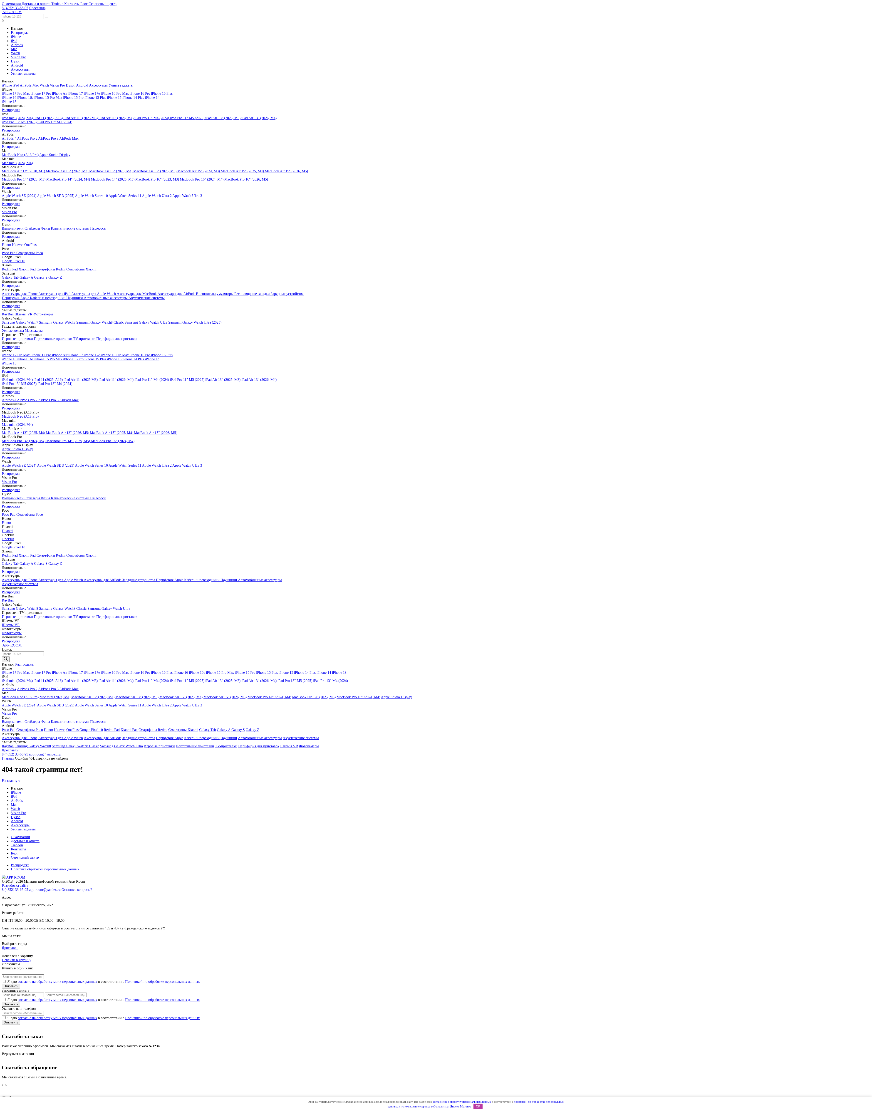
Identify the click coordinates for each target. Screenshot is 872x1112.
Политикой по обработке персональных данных (162, 981)
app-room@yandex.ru (45, 754)
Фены (46, 228)
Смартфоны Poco (29, 253)
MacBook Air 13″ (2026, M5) (155, 171)
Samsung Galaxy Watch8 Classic (100, 322)
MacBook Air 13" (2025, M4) (111, 171)
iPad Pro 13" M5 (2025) (19, 122)
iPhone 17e (92, 93)
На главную (11, 781)
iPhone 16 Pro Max (115, 93)
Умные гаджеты (23, 73)
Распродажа (20, 33)
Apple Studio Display (54, 155)
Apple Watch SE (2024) (19, 196)
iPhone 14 (152, 97)
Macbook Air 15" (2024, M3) (199, 171)
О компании (12, 4)
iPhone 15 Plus (95, 97)
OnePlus (30, 245)
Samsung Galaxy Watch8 (57, 322)
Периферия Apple (16, 298)
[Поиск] (6, 659)
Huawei (18, 245)
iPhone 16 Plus (162, 93)
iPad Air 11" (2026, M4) (116, 118)
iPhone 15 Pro (73, 97)
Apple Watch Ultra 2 (157, 196)
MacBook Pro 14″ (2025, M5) (113, 179)
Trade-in (57, 4)
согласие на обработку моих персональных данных (57, 981)
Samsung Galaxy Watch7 (20, 322)
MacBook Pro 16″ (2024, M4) (202, 179)
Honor (7, 245)
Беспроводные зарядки (252, 294)
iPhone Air (60, 93)
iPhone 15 (114, 97)
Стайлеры (33, 228)
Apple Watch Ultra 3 (187, 196)
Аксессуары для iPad (54, 294)
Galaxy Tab (11, 277)
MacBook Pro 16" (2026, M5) (246, 179)
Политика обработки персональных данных (45, 869)
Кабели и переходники (48, 298)
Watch (15, 53)
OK (478, 1106)
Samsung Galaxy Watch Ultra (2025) (194, 322)
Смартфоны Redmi (51, 269)
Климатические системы (70, 228)
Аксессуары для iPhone (20, 294)
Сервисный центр (102, 4)
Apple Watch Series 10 (92, 196)
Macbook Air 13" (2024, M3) (67, 171)
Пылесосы (98, 228)
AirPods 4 (9, 138)
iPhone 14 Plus (133, 97)
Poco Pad (9, 253)
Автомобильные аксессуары (106, 298)
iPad (14, 41)
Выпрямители (13, 228)
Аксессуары (20, 69)
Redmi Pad (10, 269)
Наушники (75, 298)
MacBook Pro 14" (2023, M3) (24, 179)
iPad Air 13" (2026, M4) (259, 118)
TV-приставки (84, 339)
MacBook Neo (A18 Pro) (20, 155)
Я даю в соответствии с (103, 981)
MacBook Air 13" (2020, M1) (24, 171)
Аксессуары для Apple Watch (94, 294)
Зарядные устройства (287, 294)
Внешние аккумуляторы (215, 294)
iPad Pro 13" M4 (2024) (54, 122)
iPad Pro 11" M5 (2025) (187, 118)
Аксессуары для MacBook (137, 294)
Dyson (15, 61)
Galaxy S (41, 277)
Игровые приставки (18, 339)
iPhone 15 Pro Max (48, 97)
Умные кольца (13, 330)
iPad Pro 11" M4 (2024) (152, 118)
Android (17, 65)
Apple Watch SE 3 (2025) (56, 196)
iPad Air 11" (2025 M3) (81, 118)
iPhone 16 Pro (140, 93)
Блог (84, 4)
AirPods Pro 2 (27, 138)
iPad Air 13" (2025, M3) (223, 118)
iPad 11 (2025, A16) (49, 118)
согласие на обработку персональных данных (462, 1101)
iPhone (16, 37)
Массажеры (34, 330)
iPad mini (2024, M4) (18, 118)
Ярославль (37, 8)
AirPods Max (69, 138)
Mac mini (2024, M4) (17, 163)
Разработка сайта (15, 885)
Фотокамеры (43, 314)
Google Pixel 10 (13, 261)
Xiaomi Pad (28, 269)
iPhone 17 (76, 93)
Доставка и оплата (36, 4)
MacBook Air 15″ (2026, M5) (286, 171)
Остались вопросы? (77, 890)
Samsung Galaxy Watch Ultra (146, 322)
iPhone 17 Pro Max (16, 93)
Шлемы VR (24, 314)
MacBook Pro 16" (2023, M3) (157, 179)
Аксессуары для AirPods (177, 294)
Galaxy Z (55, 277)
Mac (14, 49)
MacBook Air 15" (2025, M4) (243, 171)
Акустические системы (147, 298)
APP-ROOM (15, 877)
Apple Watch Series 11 (125, 196)
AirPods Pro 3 (48, 138)
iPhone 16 (9, 97)
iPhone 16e (25, 97)
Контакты (72, 4)
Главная (8, 758)
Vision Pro (18, 57)
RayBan (8, 314)
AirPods (17, 45)
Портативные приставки (53, 339)
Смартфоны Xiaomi (81, 269)
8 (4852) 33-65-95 (15, 8)
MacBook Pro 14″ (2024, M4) (68, 179)
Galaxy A (27, 277)
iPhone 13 (9, 102)
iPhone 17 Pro (41, 93)
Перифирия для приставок (116, 339)
